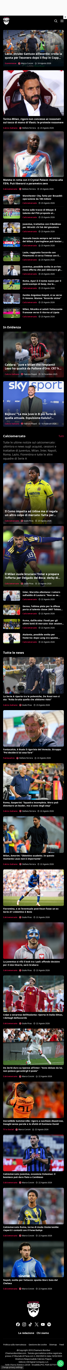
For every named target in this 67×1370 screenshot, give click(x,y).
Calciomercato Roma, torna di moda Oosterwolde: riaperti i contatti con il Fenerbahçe (31, 1229)
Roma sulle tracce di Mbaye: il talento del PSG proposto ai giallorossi (39, 213)
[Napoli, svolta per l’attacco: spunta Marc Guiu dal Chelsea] (33, 1259)
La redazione (26, 1333)
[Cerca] (56, 21)
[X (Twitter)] (36, 1324)
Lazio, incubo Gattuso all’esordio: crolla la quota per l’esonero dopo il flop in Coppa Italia (33, 57)
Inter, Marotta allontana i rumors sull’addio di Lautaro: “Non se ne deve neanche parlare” (41, 595)
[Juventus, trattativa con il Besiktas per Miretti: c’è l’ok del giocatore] (11, 228)
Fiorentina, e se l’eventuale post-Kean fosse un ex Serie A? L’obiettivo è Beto (30, 910)
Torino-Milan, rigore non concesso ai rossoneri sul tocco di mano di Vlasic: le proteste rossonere (33, 120)
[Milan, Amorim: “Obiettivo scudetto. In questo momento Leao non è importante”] (33, 834)
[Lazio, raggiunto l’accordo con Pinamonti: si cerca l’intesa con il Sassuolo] (11, 256)
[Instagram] (24, 1324)
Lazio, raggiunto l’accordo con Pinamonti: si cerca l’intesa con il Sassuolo (41, 255)
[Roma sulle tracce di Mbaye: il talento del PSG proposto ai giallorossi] (11, 213)
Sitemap (53, 1344)
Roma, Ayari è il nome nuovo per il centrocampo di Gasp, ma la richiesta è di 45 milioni (42, 284)
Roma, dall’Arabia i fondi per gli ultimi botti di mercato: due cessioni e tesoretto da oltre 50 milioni (42, 623)
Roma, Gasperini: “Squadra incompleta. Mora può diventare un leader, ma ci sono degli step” (30, 804)
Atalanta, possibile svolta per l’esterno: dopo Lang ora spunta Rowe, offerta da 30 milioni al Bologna (40, 639)
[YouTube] (43, 1324)
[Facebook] (18, 1324)
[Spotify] (49, 1324)
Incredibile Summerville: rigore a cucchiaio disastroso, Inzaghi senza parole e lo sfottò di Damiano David (33, 1122)
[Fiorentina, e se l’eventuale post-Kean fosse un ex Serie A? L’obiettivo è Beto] (33, 887)
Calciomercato (10, 189)
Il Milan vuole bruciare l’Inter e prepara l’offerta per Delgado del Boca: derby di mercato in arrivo (32, 578)
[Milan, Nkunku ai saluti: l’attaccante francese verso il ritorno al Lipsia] (11, 313)
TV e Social (8, 1129)
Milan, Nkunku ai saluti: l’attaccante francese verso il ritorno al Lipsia (42, 311)
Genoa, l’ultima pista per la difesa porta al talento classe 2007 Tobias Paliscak (42, 609)
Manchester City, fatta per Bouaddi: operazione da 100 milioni (42, 197)
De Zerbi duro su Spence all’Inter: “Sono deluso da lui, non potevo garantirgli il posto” (33, 1069)
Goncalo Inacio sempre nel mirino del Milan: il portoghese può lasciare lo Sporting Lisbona (43, 241)
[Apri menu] (62, 21)
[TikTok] (30, 1324)
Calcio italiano (10, 128)
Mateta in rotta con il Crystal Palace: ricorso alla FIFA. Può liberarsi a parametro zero (33, 181)
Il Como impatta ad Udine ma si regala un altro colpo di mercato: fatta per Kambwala (31, 515)
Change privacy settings (12, 1367)
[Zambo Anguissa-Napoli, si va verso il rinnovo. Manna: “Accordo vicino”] (11, 299)
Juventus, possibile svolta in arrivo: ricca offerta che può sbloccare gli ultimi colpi (42, 269)
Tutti (61, 436)
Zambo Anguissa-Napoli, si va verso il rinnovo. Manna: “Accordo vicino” (42, 297)
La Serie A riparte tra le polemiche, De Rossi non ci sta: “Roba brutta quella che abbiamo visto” (31, 698)
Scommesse (11, 63)
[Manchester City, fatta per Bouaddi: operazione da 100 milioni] (11, 199)
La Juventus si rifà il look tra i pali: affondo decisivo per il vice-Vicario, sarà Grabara (31, 963)
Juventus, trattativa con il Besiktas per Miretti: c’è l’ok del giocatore (42, 226)
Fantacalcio (9, 758)
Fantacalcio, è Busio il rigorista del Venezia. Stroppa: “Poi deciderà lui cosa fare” (32, 751)
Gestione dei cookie (38, 1344)
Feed (61, 1344)
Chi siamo (43, 1333)
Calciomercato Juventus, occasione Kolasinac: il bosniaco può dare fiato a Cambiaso (29, 1175)
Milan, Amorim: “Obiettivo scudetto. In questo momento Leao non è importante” (28, 857)
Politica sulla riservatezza (14, 1344)
